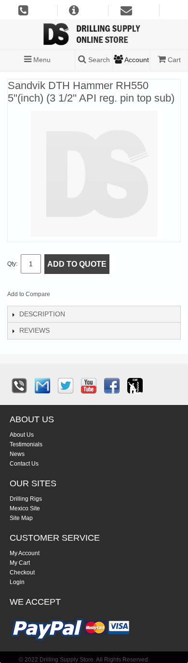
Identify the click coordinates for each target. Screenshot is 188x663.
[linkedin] (135, 385)
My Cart (20, 562)
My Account (25, 553)
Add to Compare (28, 294)
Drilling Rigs (26, 498)
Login (17, 582)
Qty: (12, 263)
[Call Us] (19, 385)
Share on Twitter (109, 296)
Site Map (21, 518)
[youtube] (88, 385)
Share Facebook (89, 296)
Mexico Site (25, 508)
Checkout (22, 572)
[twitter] (65, 385)
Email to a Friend (70, 296)
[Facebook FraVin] (112, 385)
